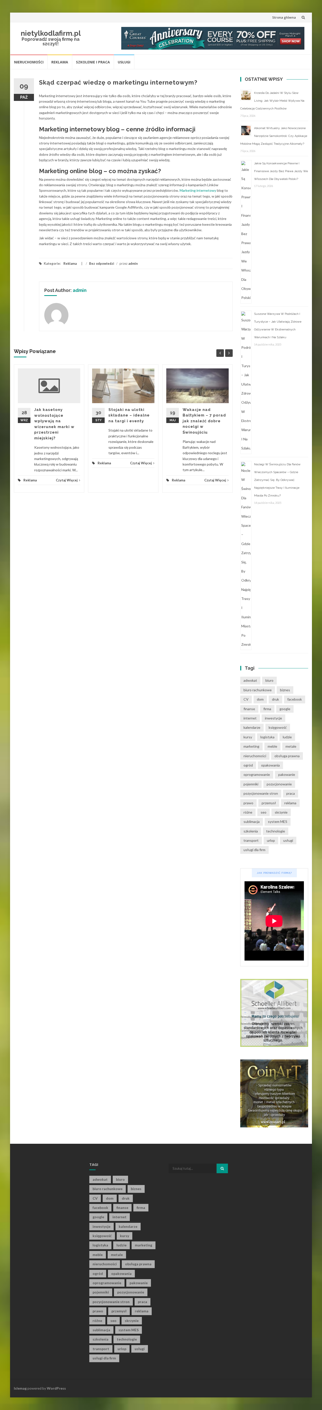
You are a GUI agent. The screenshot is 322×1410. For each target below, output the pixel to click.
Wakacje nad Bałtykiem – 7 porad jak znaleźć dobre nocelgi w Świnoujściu (204, 421)
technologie (275, 831)
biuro (269, 680)
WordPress (56, 1388)
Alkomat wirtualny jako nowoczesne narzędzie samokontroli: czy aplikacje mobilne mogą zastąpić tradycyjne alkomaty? (273, 135)
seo (263, 812)
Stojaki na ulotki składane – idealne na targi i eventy (129, 415)
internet (250, 718)
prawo (248, 803)
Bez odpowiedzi (101, 263)
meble (272, 746)
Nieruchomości (29, 62)
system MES (277, 821)
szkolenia (251, 831)
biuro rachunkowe (258, 690)
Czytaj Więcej (67, 480)
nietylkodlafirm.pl (51, 33)
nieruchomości (255, 756)
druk (275, 699)
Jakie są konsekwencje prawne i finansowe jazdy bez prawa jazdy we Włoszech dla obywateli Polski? (281, 171)
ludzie (287, 737)
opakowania (270, 765)
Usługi (124, 62)
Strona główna (284, 17)
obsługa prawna (287, 756)
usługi (288, 840)
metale (291, 746)
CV (246, 699)
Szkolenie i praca (93, 62)
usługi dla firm (254, 850)
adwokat (250, 680)
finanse (249, 709)
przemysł (269, 803)
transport (251, 840)
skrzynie (281, 812)
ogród (248, 765)
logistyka (267, 737)
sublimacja (252, 821)
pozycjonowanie (279, 784)
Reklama (59, 62)
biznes (285, 690)
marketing (251, 746)
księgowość (278, 727)
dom (260, 699)
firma (267, 709)
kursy (248, 737)
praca (290, 793)
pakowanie (286, 774)
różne (248, 812)
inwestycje (273, 718)
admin (133, 263)
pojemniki (251, 784)
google (284, 709)
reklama (290, 803)
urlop (271, 840)
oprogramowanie (257, 774)
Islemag (20, 1388)
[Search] (222, 1168)
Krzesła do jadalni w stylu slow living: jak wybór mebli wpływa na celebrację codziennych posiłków (272, 100)
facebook (294, 699)
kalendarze (252, 727)
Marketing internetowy (198, 190)
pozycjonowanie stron (261, 793)
